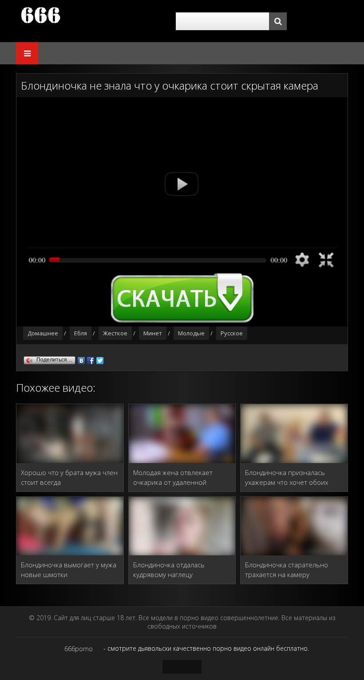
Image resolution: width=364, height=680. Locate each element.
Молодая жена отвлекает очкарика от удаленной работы (173, 477)
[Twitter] (100, 358)
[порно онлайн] (91, 21)
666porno (78, 649)
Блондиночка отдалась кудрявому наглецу (169, 569)
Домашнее (43, 333)
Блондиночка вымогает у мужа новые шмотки (68, 569)
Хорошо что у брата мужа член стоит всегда (69, 477)
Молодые (191, 333)
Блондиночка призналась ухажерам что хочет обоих (286, 477)
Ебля (80, 333)
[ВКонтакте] (81, 358)
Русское (232, 333)
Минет (152, 333)
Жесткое (115, 333)
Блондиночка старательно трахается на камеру (286, 569)
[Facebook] (90, 358)
